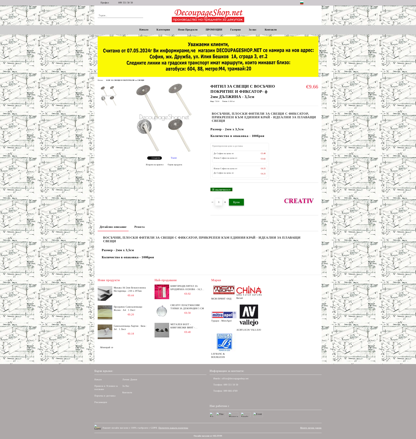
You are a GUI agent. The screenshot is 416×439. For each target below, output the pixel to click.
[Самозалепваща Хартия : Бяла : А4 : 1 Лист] (105, 331)
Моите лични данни (311, 428)
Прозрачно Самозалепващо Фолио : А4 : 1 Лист (128, 308)
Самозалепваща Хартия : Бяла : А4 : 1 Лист (130, 327)
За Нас (125, 386)
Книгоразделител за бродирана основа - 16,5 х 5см (187, 288)
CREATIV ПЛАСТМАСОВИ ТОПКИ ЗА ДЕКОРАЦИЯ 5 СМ (187, 307)
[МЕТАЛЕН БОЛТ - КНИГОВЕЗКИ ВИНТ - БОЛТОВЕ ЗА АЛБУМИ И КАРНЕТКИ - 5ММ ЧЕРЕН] (162, 330)
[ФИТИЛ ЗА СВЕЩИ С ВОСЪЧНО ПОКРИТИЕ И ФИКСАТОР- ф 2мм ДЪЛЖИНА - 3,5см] (164, 151)
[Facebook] (311, 3)
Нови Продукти (187, 29)
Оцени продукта (175, 165)
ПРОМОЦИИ (214, 29)
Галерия (235, 29)
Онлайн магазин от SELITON (208, 436)
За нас (252, 29)
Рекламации (100, 402)
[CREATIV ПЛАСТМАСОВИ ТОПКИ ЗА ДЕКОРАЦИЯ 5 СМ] (162, 311)
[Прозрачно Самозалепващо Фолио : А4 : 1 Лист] (105, 312)
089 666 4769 (230, 391)
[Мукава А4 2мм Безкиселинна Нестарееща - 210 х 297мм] (105, 293)
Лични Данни (129, 379)
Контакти (127, 392)
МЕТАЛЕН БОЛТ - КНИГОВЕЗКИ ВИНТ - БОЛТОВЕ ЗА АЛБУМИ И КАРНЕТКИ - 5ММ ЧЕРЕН (184, 326)
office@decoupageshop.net (235, 378)
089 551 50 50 (125, 2)
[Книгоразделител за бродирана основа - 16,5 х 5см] (162, 292)
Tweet (174, 158)
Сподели (156, 158)
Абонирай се (106, 347)
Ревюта (139, 226)
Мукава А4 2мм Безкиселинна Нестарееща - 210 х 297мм (130, 289)
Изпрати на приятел (155, 165)
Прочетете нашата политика (173, 428)
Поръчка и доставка (104, 396)
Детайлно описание (113, 226)
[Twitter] (316, 3)
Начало (143, 29)
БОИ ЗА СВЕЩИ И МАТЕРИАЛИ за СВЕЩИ (125, 80)
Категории (163, 29)
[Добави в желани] (316, 191)
